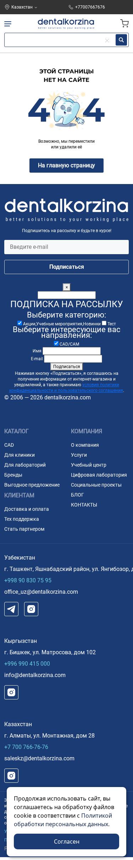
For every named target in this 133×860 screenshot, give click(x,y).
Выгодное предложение (32, 485)
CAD (9, 445)
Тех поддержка (21, 519)
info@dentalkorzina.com (35, 675)
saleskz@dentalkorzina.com (39, 758)
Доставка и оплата (26, 509)
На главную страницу (66, 165)
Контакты (84, 505)
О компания (85, 445)
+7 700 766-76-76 (26, 747)
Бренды (13, 475)
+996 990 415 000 (27, 663)
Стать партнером (24, 529)
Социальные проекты (96, 485)
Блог (77, 495)
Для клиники (19, 455)
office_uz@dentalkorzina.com (41, 591)
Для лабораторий (25, 465)
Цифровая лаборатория (99, 475)
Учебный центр (88, 465)
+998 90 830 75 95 (27, 580)
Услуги (79, 455)
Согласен (66, 841)
